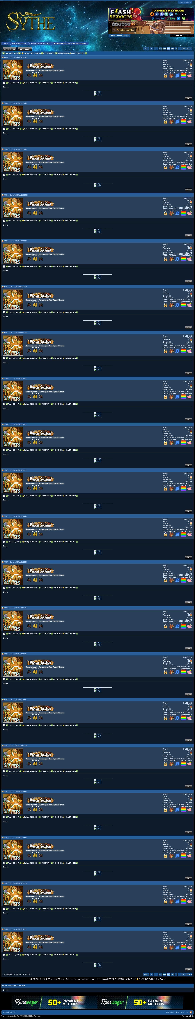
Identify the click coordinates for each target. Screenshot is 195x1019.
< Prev (146, 49)
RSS (191, 1012)
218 (164, 49)
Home (182, 1012)
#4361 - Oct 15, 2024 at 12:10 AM (15, 57)
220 (172, 49)
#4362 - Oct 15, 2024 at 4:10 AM (15, 103)
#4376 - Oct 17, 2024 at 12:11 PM (15, 745)
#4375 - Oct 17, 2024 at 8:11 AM (15, 700)
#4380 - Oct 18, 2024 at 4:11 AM (15, 929)
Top (187, 1012)
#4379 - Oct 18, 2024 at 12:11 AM (15, 883)
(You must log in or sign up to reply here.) (17, 974)
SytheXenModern (9, 1012)
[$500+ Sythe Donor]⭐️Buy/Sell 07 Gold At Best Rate (141, 979)
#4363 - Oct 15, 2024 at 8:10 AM (15, 149)
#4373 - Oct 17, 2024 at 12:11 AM (15, 608)
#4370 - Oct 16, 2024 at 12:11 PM (15, 470)
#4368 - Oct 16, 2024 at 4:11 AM (15, 378)
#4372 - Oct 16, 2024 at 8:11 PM (15, 562)
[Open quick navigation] (192, 43)
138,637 (189, 62)
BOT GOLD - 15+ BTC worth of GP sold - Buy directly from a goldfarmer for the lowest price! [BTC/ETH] (74, 979)
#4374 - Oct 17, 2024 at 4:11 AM (15, 654)
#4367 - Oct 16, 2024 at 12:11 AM (15, 333)
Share (188, 98)
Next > (189, 49)
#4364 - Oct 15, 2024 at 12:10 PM (16, 195)
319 (184, 49)
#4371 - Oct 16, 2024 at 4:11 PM (15, 516)
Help (177, 1012)
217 (160, 49)
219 (168, 49)
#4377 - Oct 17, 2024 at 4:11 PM (15, 791)
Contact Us (170, 1012)
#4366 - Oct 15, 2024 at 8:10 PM (15, 287)
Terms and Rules (188, 1016)
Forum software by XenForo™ (20, 1016)
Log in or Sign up (185, 2)
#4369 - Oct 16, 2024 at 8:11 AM (15, 424)
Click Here (188, 68)
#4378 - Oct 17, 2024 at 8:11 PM (15, 837)
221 (177, 49)
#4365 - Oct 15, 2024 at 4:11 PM (15, 241)
